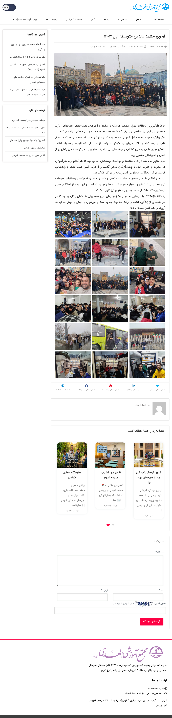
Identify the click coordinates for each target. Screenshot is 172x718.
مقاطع (139, 20)
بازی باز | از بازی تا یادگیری (22, 57)
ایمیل (104, 590)
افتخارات (122, 20)
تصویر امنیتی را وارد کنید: (123, 603)
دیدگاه (159, 552)
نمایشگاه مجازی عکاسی (34, 148)
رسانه (106, 20)
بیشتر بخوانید (72, 505)
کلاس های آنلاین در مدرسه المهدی (72, 475)
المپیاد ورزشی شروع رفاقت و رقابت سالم (149, 475)
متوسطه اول (115, 46)
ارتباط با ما (51, 20)
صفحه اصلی (158, 20)
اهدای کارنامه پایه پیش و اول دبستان (27, 140)
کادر (93, 20)
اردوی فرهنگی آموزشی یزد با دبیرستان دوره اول (110, 477)
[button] (108, 524)
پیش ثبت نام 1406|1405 (24, 20)
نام (161, 590)
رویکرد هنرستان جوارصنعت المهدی (28, 120)
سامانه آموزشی (74, 20)
